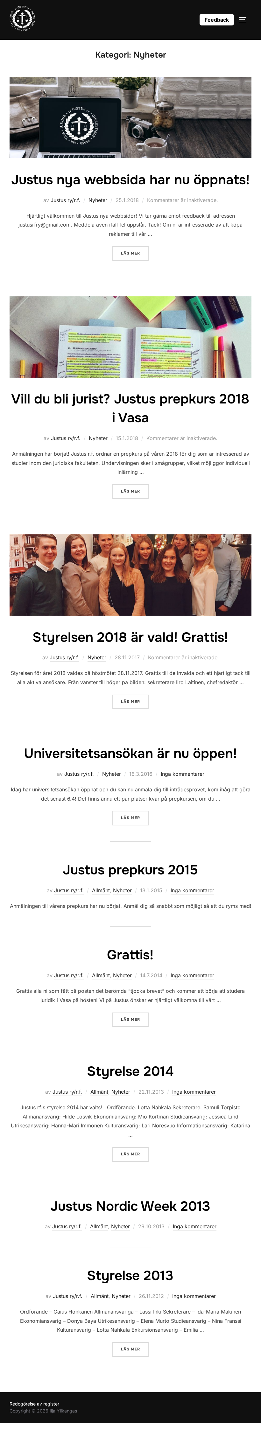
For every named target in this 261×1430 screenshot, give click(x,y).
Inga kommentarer (182, 774)
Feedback (217, 20)
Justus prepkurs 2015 (130, 870)
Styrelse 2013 (130, 1275)
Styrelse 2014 (130, 1071)
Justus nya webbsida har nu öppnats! (130, 179)
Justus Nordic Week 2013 (130, 1206)
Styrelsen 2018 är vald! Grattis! (130, 637)
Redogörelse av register (34, 1403)
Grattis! (130, 955)
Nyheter (97, 200)
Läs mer (135, 253)
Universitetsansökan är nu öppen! (130, 753)
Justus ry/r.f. (65, 200)
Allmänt (101, 890)
